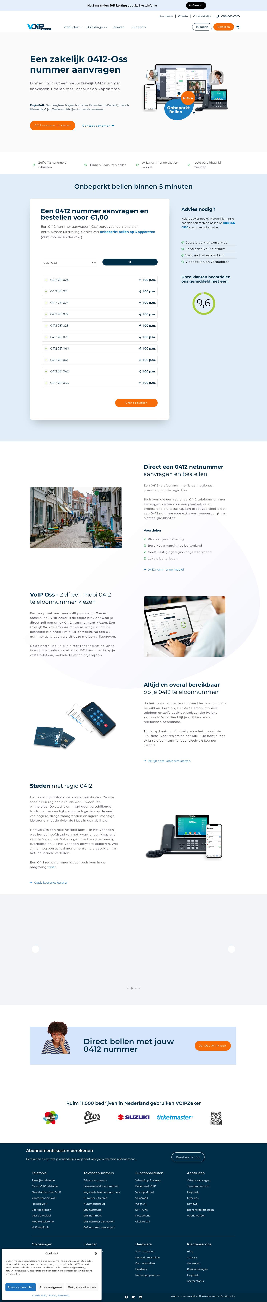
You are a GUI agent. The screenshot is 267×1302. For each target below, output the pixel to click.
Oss (51, 867)
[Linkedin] (140, 1297)
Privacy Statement (59, 1295)
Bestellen (223, 27)
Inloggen (202, 27)
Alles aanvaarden (20, 1287)
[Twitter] (133, 1297)
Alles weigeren (51, 1287)
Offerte (183, 16)
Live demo (166, 16)
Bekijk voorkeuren (82, 1287)
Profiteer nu (196, 5)
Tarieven (118, 27)
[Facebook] (126, 1297)
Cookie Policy (39, 1295)
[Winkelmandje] (237, 27)
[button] (96, 1253)
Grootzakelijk (202, 16)
